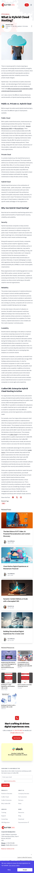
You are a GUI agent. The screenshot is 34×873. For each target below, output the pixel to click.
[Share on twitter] (17, 497)
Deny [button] (9, 869)
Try (27, 5)
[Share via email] (21, 497)
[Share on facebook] (13, 497)
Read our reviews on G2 (7, 849)
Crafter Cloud (13, 434)
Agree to (10, 781)
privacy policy (12, 781)
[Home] (8, 4)
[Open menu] (31, 4)
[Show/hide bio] (32, 26)
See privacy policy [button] (14, 865)
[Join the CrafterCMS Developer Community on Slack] (17, 752)
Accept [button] (25, 869)
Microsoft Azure (19, 128)
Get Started (17, 738)
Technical (6, 14)
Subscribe (5, 785)
